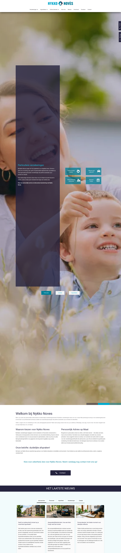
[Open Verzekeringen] (37, 9)
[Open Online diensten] (58, 9)
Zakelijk (81, 500)
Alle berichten (41, 500)
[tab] (46, 293)
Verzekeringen (71, 500)
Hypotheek (61, 500)
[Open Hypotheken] (47, 9)
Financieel (51, 500)
